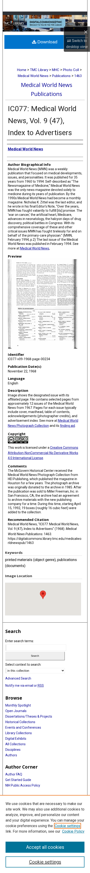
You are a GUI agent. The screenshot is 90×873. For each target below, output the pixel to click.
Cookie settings (67, 826)
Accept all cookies (45, 847)
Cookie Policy (73, 831)
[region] (45, 834)
